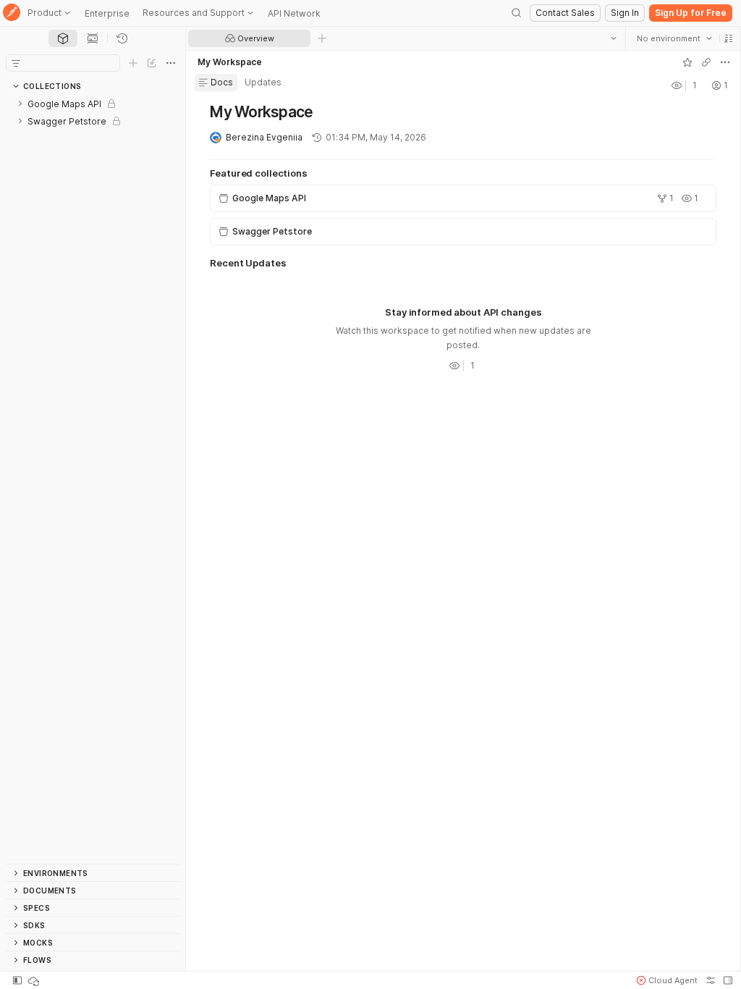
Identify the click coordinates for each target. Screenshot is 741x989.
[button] (728, 38)
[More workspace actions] (724, 62)
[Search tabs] (613, 38)
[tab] (62, 38)
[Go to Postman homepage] (11, 13)
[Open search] (516, 13)
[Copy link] (705, 62)
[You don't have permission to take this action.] (322, 38)
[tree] (92, 479)
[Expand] (20, 103)
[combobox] (674, 38)
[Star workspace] (686, 62)
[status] (34, 980)
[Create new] (133, 63)
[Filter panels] (16, 63)
